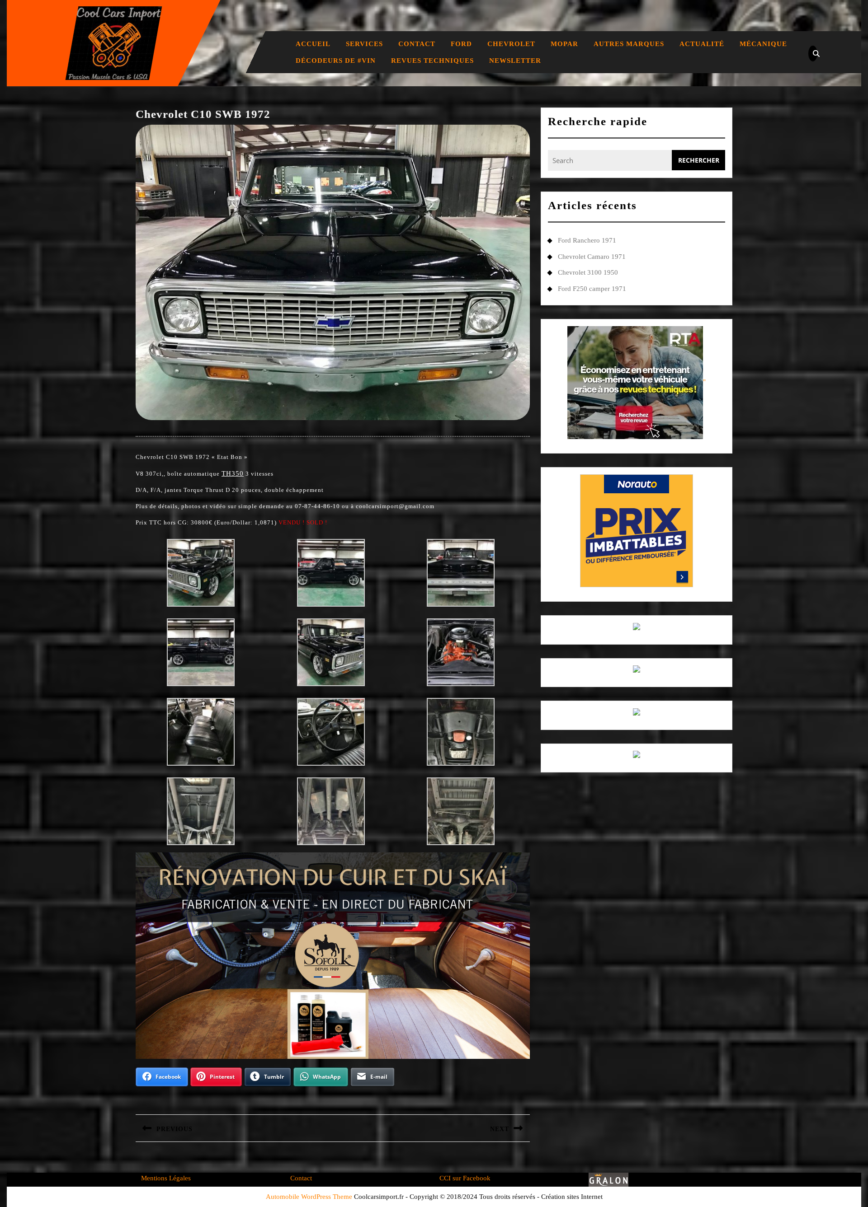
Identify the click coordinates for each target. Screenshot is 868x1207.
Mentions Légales (166, 1178)
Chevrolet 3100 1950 (588, 272)
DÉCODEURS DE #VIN (336, 60)
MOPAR (564, 43)
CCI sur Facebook (465, 1178)
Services (364, 43)
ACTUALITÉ (701, 43)
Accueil (313, 43)
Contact (416, 43)
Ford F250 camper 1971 (592, 288)
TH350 (233, 473)
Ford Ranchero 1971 (587, 240)
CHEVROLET (511, 43)
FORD (461, 43)
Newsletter (515, 60)
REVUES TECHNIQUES (432, 60)
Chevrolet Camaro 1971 (592, 256)
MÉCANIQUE (763, 43)
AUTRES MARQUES (629, 43)
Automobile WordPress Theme (309, 1196)
